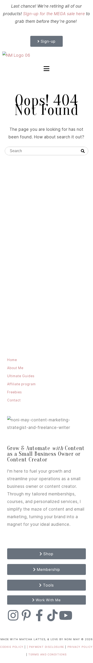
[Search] (83, 151)
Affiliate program (21, 384)
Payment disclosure (47, 647)
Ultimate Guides (20, 376)
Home (12, 360)
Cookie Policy (12, 647)
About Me (15, 368)
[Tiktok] (52, 615)
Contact (14, 400)
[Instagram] (13, 615)
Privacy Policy (80, 647)
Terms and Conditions (47, 654)
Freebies (14, 392)
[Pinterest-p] (26, 615)
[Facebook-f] (39, 615)
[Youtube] (66, 615)
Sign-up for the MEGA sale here (54, 13)
